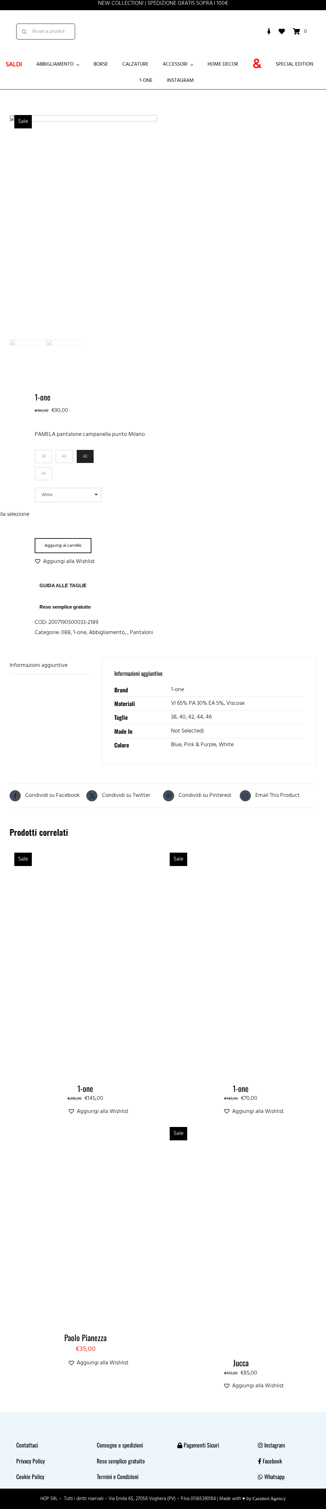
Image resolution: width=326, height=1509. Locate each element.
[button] (64, 562)
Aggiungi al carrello (63, 545)
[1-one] (85, 851)
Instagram (274, 1445)
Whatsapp (274, 1476)
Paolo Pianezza (85, 1337)
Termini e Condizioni (117, 1476)
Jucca (241, 1362)
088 (66, 632)
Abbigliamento (107, 632)
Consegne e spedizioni (120, 1445)
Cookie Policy (30, 1476)
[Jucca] (240, 1125)
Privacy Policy (30, 1461)
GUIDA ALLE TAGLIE (63, 585)
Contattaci (27, 1445)
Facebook (272, 1461)
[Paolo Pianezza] (85, 1125)
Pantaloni (141, 632)
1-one (79, 632)
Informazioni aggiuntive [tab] (38, 665)
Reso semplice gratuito (65, 607)
